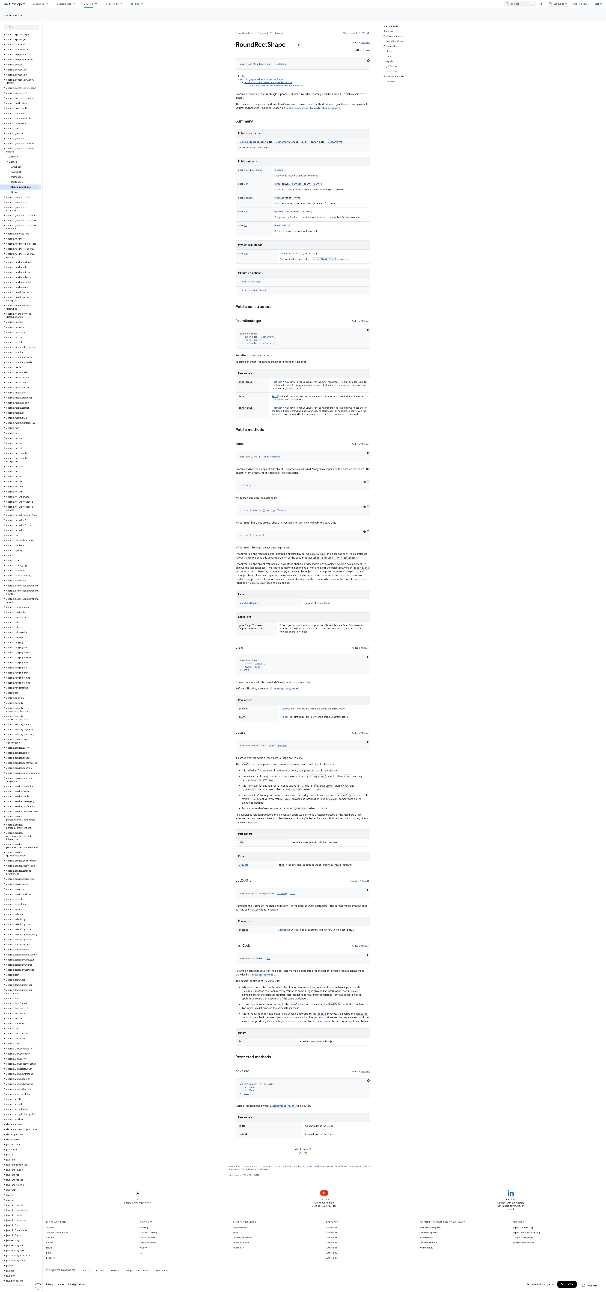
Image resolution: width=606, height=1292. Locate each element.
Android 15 (331, 1237)
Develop (88, 3)
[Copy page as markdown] (299, 45)
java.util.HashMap (261, 974)
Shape (257, 281)
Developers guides (428, 1232)
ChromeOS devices (242, 1237)
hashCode (280, 225)
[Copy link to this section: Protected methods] (274, 1057)
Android (50, 1227)
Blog (136, 3)
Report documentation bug (526, 1232)
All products (161, 1270)
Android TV (238, 1247)
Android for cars (241, 1242)
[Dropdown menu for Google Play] (123, 4)
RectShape (260, 290)
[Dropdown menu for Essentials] (49, 4)
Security (50, 1237)
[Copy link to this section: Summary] (256, 121)
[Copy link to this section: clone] (247, 444)
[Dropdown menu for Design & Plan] (75, 4)
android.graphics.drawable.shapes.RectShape (268, 82)
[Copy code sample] (368, 482)
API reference (13, 15)
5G (141, 1252)
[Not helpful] (368, 33)
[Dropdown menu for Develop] (97, 4)
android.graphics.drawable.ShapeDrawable (313, 107)
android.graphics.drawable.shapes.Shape (261, 79)
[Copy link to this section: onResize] (252, 1071)
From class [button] (251, 281)
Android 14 (331, 1242)
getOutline (282, 211)
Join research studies (523, 1242)
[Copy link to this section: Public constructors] (275, 307)
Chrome (100, 1270)
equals (279, 197)
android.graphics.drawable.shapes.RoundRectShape (276, 85)
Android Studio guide (430, 1227)
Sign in (598, 3)
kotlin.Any (241, 76)
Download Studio (428, 1242)
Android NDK (426, 1247)
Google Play (112, 3)
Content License (316, 1166)
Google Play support (523, 1237)
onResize (286, 253)
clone (278, 169)
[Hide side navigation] (38, 1286)
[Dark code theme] (368, 60)
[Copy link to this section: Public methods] (267, 430)
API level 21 (365, 881)
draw (277, 183)
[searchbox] (21, 27)
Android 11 (331, 1257)
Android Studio (581, 3)
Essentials (39, 3)
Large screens (240, 1227)
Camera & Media (148, 1242)
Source (49, 1242)
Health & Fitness (147, 1237)
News (49, 1247)
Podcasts (50, 1257)
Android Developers (245, 33)
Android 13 (331, 1247)
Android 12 (331, 1252)
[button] (20, 34)
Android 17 (331, 1227)
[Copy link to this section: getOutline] (254, 881)
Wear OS (237, 1232)
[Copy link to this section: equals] (248, 733)
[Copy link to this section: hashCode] (254, 946)
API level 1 (365, 42)
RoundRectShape (248, 141)
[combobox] (520, 4)
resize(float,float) (324, 259)
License (60, 1284)
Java (367, 50)
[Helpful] (363, 33)
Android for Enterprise (57, 1232)
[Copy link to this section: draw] (246, 648)
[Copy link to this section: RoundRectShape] (264, 321)
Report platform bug (523, 1227)
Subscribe (567, 1284)
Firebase (115, 1270)
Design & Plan (64, 3)
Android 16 (331, 1232)
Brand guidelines (76, 1284)
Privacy (143, 1247)
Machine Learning (148, 1232)
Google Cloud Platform (137, 1270)
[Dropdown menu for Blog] (143, 4)
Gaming (144, 1227)
